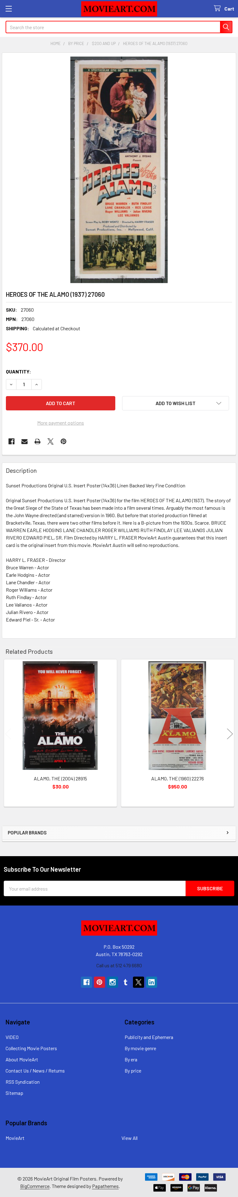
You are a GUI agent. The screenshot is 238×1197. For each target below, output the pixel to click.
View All (129, 1138)
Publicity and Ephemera (149, 1037)
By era (131, 1059)
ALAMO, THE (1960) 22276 (177, 778)
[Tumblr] (125, 982)
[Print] (37, 441)
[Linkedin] (151, 982)
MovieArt (15, 1138)
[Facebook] (11, 441)
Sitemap (14, 1093)
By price (133, 1070)
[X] (50, 441)
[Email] (24, 441)
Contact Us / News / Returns (35, 1070)
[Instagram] (112, 982)
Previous (8, 734)
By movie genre (140, 1048)
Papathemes (105, 1186)
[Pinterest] (63, 441)
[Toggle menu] (8, 8)
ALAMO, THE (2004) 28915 (60, 778)
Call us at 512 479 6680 (119, 965)
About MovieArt (22, 1059)
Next (230, 734)
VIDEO (12, 1037)
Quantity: (18, 371)
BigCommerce (35, 1186)
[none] (119, 169)
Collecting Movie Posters (31, 1048)
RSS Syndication (23, 1082)
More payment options (60, 423)
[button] (175, 403)
